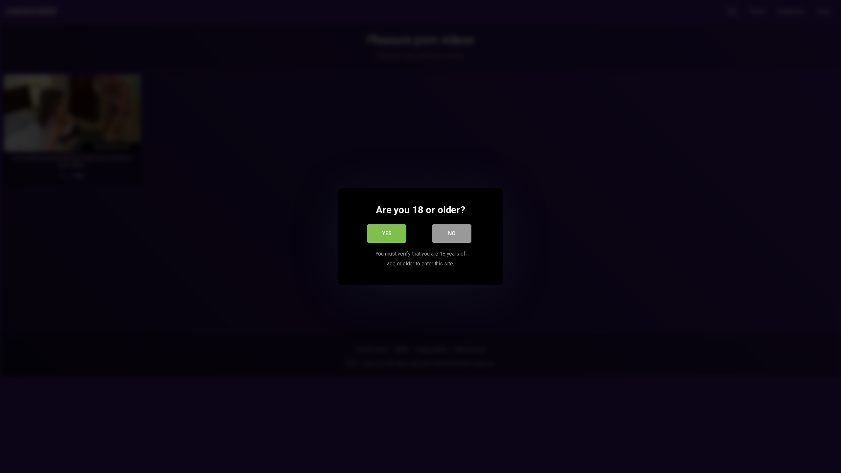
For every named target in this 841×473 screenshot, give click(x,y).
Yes (387, 233)
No (452, 233)
